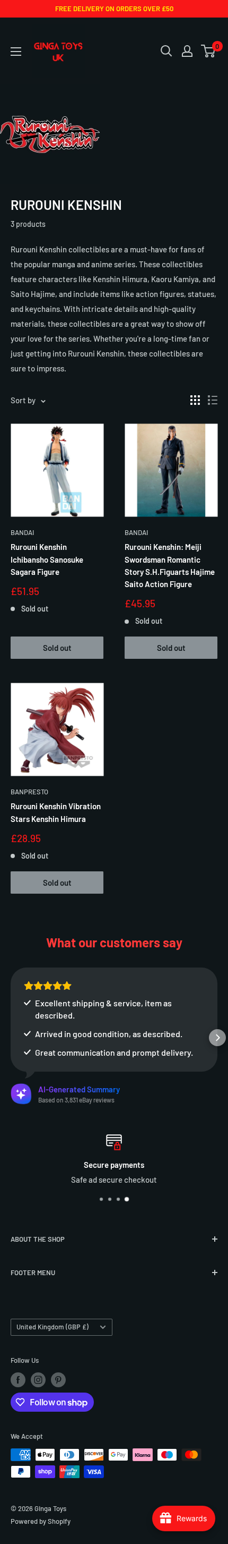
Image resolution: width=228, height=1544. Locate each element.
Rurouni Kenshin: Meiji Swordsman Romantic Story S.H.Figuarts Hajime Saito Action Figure (170, 565)
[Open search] (166, 51)
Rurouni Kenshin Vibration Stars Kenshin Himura (56, 812)
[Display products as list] (212, 400)
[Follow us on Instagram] (38, 1379)
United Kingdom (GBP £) (52, 1326)
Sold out (57, 647)
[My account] (187, 51)
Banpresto (29, 791)
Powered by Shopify (41, 1521)
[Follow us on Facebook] (18, 1379)
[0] (208, 51)
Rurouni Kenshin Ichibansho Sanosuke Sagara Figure (47, 559)
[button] (10, 1037)
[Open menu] (16, 51)
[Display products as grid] (195, 400)
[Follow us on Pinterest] (58, 1379)
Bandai (22, 532)
